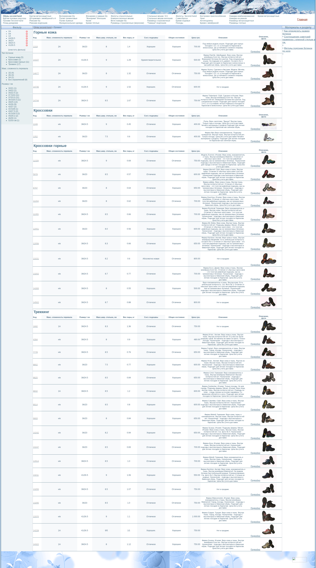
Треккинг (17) (14, 64)
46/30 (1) (12, 118)
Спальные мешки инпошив (159, 18)
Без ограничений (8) (17, 80)
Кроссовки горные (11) (18, 62)
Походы (179, 23)
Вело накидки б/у (119, 21)
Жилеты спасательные (121, 16)
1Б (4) (11, 73)
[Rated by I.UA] (299, 561)
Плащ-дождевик (10, 23)
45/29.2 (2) (13, 116)
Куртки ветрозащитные (40, 16)
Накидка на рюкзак (238, 18)
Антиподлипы (206, 21)
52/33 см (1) (13, 120)
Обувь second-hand (43, 27)
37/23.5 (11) (13, 97)
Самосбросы (182, 18)
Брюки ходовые (183, 21)
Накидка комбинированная (241, 16)
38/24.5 (11, 43)
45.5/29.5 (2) (14, 113)
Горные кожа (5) (15, 57)
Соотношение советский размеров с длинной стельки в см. (298, 39)
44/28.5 (11, 38)
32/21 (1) (12, 88)
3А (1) (11, 77)
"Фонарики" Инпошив (96, 18)
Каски (88, 21)
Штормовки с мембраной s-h (42, 18)
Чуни (202, 18)
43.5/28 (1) (13, 109)
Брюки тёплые (92, 23)
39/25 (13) (13, 102)
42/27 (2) (12, 107)
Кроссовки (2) (14, 60)
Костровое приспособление (213, 16)
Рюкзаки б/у (34, 21)
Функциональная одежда (71, 23)
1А (9, 36)
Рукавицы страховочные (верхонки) (127, 23)
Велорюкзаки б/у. (67, 16)
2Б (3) (11, 75)
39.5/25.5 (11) (14, 100)
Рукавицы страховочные (158, 21)
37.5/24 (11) (13, 95)
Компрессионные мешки (122, 18)
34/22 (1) (12, 90)
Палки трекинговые (68, 18)
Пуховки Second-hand (13, 21)
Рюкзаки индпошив (38, 23)
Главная (302, 19)
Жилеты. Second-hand (186, 16)
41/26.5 (11, 45)
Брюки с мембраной (209, 23)
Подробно (255, 51)
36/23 (10, 40)
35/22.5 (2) (13, 93)
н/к (9, 34)
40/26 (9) (12, 104)
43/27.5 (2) (13, 111)
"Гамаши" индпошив (156, 23)
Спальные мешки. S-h (157, 16)
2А (9, 31)
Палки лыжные (66, 21)
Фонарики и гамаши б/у (96, 16)
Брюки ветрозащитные (268, 16)
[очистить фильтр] (16, 50)
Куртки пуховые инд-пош (14, 18)
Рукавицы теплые (237, 23)
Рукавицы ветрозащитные (241, 21)
